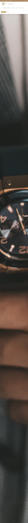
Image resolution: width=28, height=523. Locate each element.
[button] (8, 12)
